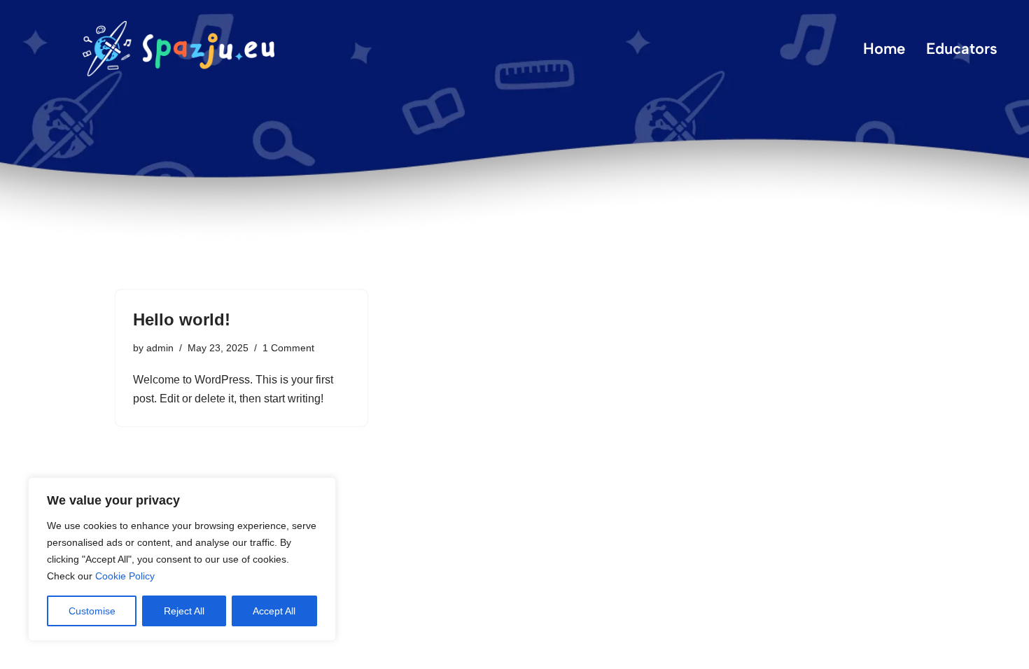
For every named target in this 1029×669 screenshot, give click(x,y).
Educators (961, 48)
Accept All (274, 611)
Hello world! (181, 319)
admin (160, 347)
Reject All (184, 611)
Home (884, 48)
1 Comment (288, 347)
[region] (182, 559)
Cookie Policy (125, 576)
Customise (92, 611)
